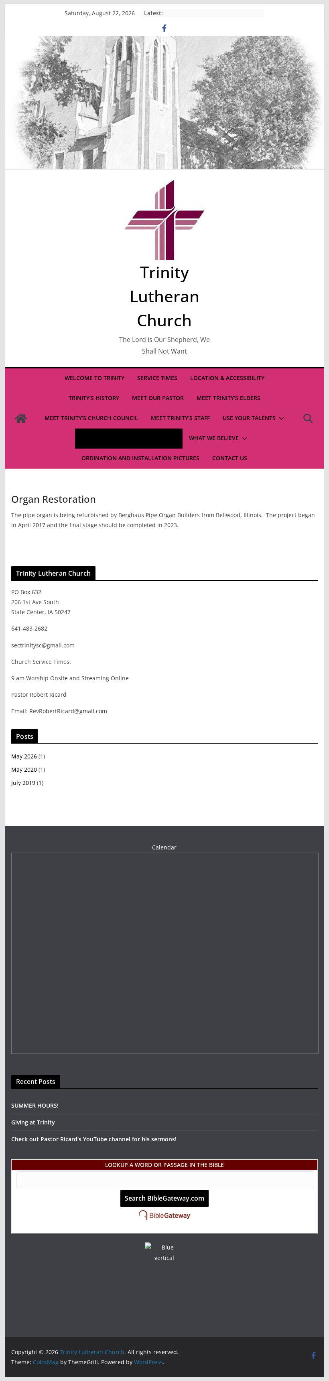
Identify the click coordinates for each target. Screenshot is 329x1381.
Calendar (164, 847)
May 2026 (24, 756)
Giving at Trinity (33, 1122)
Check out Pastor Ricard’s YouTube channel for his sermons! (94, 1139)
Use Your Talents (249, 418)
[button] (280, 418)
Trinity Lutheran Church (164, 296)
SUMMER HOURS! (35, 1105)
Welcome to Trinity (94, 378)
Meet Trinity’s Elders (228, 398)
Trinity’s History (94, 398)
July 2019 (23, 783)
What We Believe (214, 438)
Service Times (157, 378)
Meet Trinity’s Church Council (91, 418)
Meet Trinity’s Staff (180, 418)
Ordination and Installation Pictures (140, 458)
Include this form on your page (164, 1228)
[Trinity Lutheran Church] (164, 41)
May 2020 (24, 769)
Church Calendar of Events (124, 438)
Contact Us (229, 458)
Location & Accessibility (227, 378)
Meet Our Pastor (158, 398)
